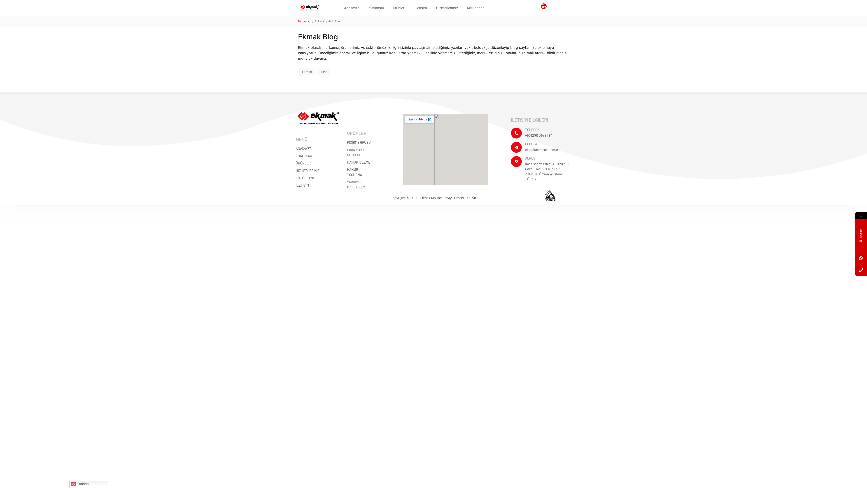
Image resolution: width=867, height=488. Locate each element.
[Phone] (861, 270)
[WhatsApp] (861, 258)
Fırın (324, 72)
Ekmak (307, 72)
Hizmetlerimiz (447, 8)
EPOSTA (531, 144)
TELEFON (532, 130)
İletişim (421, 8)
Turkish (82, 484)
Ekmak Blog (318, 36)
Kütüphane (475, 8)
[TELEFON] (516, 133)
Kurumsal (376, 8)
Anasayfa (351, 8)
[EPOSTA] (516, 147)
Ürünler (398, 8)
